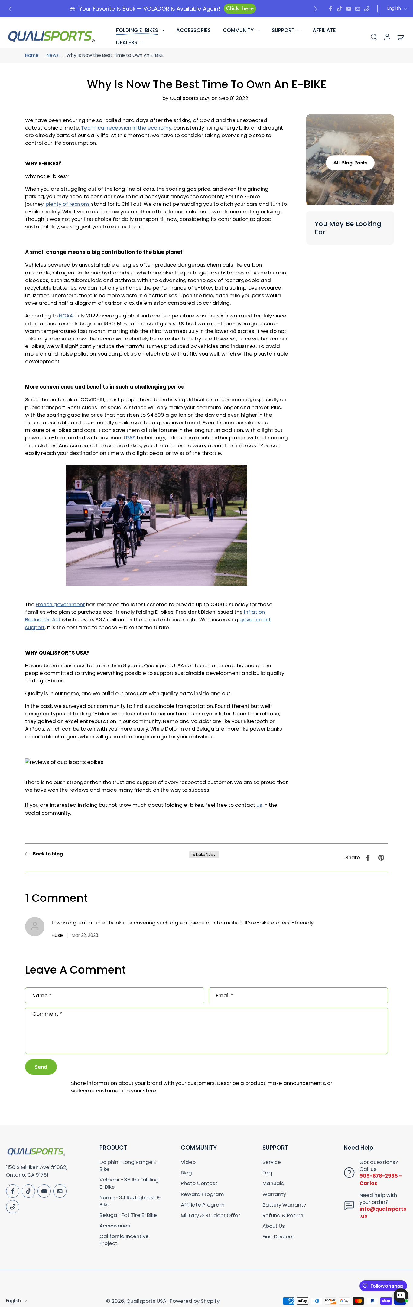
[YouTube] (348, 8)
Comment (47, 1014)
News (53, 55)
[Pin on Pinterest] (381, 857)
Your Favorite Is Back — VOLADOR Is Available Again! (149, 8)
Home (32, 55)
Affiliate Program (203, 1204)
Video (188, 1162)
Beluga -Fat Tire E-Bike (128, 1215)
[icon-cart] (400, 37)
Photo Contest (199, 1183)
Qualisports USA (146, 1301)
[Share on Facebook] (368, 857)
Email (224, 995)
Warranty (274, 1194)
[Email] (357, 8)
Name (41, 995)
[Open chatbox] (401, 1295)
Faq (267, 1172)
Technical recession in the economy (126, 127)
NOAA (66, 316)
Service (271, 1162)
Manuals (273, 1183)
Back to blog (48, 854)
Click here (240, 8)
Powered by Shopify (195, 1301)
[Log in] (387, 36)
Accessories (114, 1225)
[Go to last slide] (10, 8)
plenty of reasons (68, 204)
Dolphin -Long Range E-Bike (129, 1166)
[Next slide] (315, 8)
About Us (273, 1226)
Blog (186, 1172)
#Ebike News (204, 854)
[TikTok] (339, 8)
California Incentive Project (124, 1240)
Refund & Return (282, 1215)
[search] (373, 37)
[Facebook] (330, 8)
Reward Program (202, 1194)
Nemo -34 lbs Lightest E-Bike (130, 1201)
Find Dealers (278, 1236)
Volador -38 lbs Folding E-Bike (129, 1183)
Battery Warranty (284, 1204)
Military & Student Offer (210, 1215)
